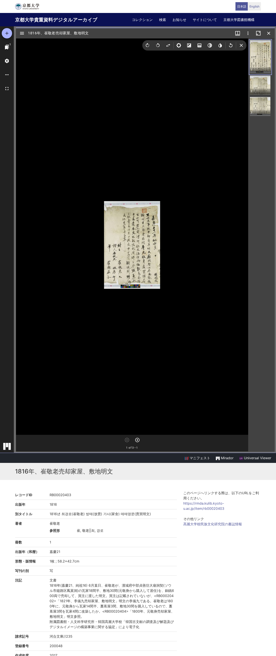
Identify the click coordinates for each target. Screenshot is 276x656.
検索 (162, 19)
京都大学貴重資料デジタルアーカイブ (56, 19)
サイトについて (205, 19)
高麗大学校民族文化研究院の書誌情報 (212, 524)
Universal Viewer (257, 458)
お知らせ (179, 19)
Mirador (227, 458)
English (254, 6)
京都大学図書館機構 (238, 19)
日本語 (241, 6)
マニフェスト (199, 458)
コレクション (142, 19)
